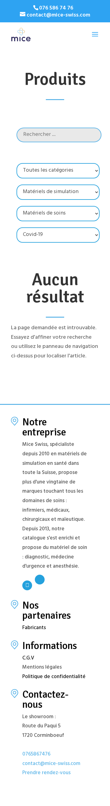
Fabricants (34, 628)
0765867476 (36, 754)
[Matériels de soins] (58, 213)
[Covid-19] (58, 235)
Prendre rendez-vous (46, 773)
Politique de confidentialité (54, 677)
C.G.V (28, 658)
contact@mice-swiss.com (51, 764)
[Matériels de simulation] (58, 192)
